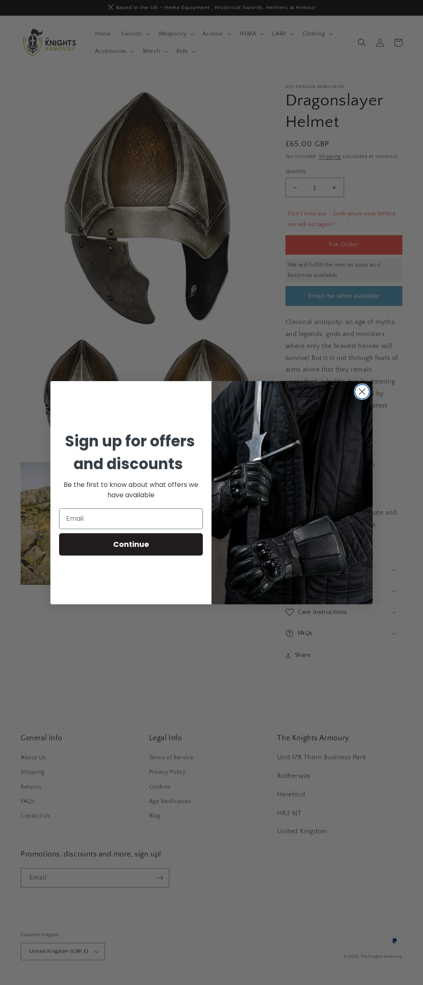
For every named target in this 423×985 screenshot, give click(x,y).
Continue (131, 544)
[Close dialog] (362, 391)
